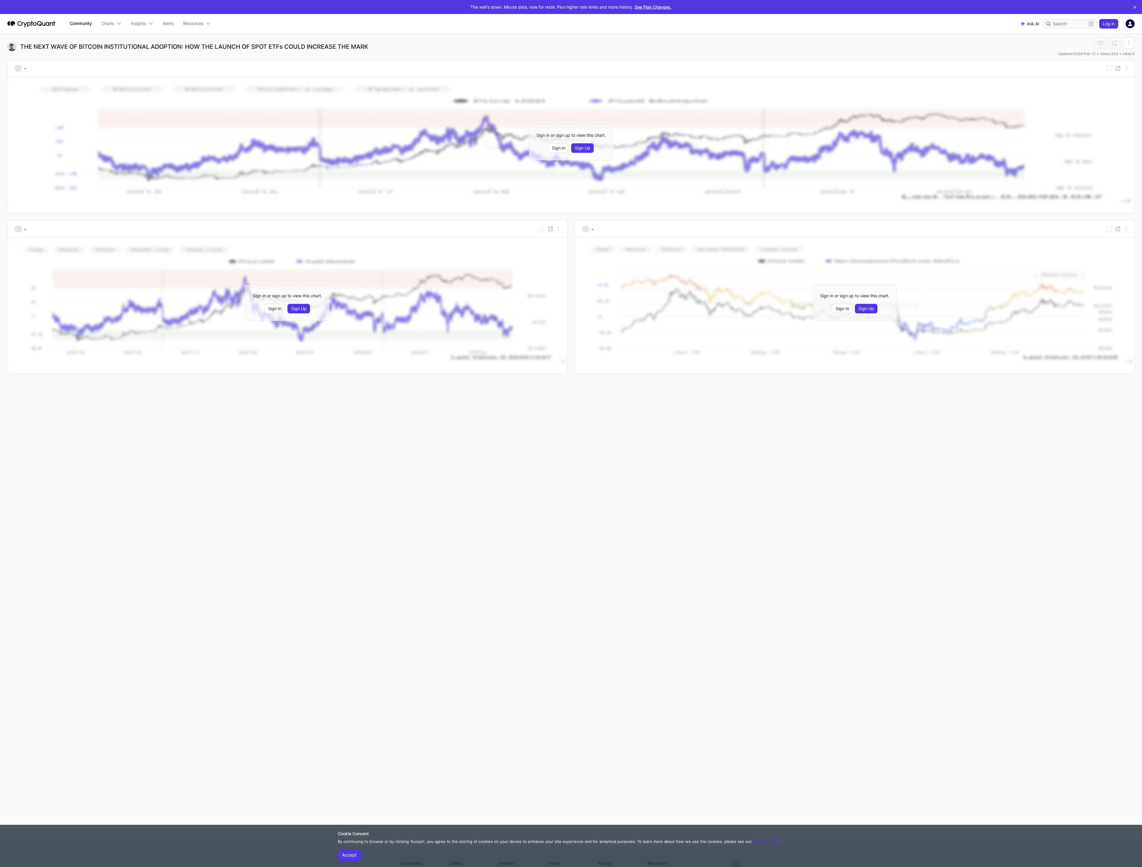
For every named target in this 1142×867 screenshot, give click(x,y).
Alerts (168, 23)
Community (81, 23)
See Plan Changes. (653, 7)
